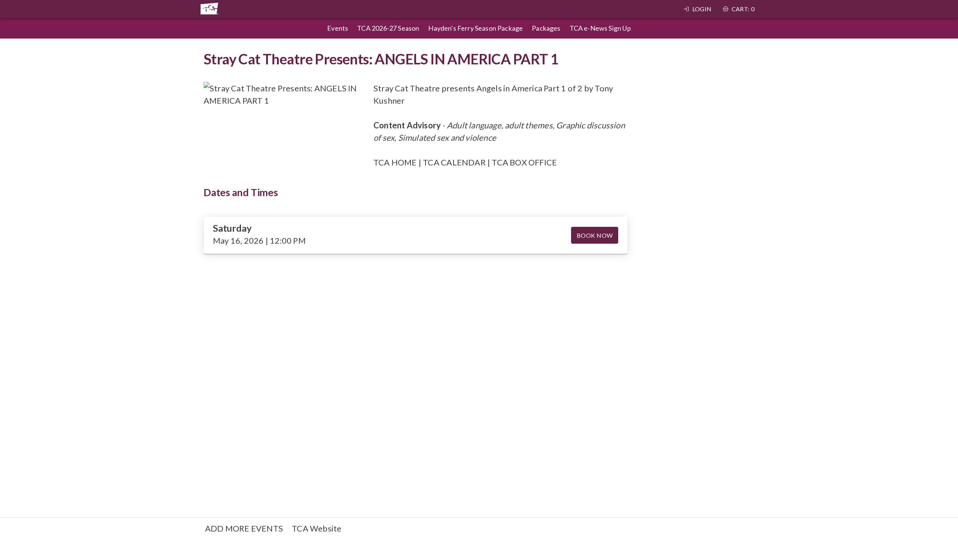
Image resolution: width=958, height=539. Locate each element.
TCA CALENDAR (454, 162)
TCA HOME (395, 162)
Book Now (595, 235)
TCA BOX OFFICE (524, 162)
